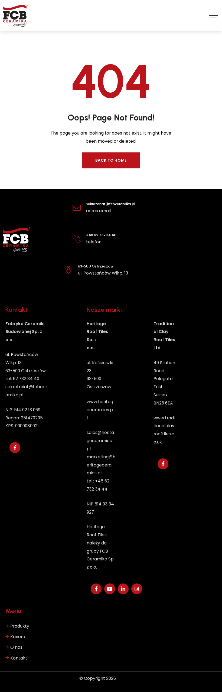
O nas (16, 647)
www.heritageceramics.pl (100, 410)
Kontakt (18, 658)
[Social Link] (14, 447)
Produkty (19, 626)
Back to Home (111, 160)
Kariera (17, 636)
